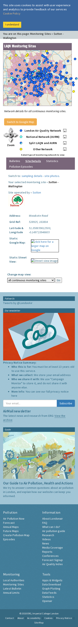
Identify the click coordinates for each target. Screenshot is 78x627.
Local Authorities (13, 580)
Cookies (48, 618)
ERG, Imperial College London (43, 613)
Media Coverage (52, 547)
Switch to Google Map (20, 122)
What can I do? (51, 527)
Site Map (38, 622)
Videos (46, 539)
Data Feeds (49, 593)
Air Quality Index (52, 564)
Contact (9, 618)
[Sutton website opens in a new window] (16, 200)
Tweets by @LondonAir (17, 303)
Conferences (50, 556)
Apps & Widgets (52, 580)
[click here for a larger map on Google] (44, 244)
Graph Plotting (51, 588)
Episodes (9, 539)
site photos (52, 176)
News (45, 543)
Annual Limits (11, 593)
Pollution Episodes (21, 166)
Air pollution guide (53, 531)
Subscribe (65, 403)
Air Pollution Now (13, 518)
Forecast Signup (52, 560)
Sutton (37, 192)
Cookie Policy (11, 13)
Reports (47, 552)
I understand (12, 24)
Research (48, 535)
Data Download (51, 584)
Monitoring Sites (13, 584)
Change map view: (19, 274)
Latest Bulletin (12, 588)
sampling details (32, 176)
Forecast (9, 523)
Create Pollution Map (16, 535)
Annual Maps (11, 527)
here (14, 396)
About (20, 618)
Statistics (52, 161)
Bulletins (14, 161)
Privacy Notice (64, 618)
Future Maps (11, 531)
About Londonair (52, 518)
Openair (47, 601)
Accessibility (34, 618)
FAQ (44, 523)
